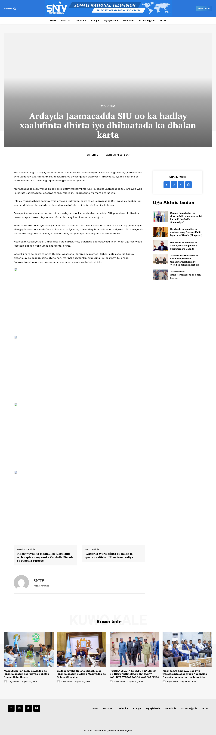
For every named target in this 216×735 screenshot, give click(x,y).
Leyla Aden (14, 681)
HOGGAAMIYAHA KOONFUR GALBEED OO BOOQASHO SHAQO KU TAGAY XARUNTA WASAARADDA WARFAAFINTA (134, 673)
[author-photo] (6, 681)
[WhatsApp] (188, 184)
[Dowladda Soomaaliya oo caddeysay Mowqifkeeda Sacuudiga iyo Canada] (160, 245)
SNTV (95, 154)
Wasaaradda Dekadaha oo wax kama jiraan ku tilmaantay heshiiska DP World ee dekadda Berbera (184, 260)
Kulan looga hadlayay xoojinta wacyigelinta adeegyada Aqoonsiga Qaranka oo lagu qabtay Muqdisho (185, 673)
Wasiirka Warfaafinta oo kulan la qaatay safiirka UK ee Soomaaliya (109, 555)
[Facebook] (167, 184)
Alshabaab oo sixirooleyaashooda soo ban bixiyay (185, 274)
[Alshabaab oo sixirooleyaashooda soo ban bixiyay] (160, 275)
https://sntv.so (41, 585)
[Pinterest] (181, 184)
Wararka (108, 105)
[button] (10, 8)
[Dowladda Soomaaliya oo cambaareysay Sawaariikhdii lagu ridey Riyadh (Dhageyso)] (160, 232)
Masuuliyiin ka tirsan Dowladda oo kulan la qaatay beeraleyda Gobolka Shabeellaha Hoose (26, 673)
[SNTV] (21, 582)
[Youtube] (36, 708)
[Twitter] (174, 184)
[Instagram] (19, 708)
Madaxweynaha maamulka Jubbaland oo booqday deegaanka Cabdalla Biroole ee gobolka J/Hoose (45, 557)
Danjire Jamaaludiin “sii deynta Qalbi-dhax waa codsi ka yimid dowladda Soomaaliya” (186, 217)
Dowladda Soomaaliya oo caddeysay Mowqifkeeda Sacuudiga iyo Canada (183, 245)
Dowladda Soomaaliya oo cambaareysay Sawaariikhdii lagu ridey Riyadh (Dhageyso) (186, 232)
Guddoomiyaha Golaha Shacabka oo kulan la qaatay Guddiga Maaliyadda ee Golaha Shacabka (81, 673)
